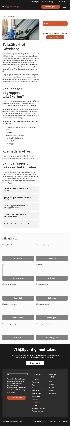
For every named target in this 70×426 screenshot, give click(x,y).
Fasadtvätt (35, 391)
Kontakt (51, 390)
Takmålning (18, 278)
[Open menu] (65, 7)
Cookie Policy (52, 421)
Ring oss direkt (17, 397)
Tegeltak (18, 298)
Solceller (18, 337)
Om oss (51, 384)
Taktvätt (52, 258)
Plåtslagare (52, 337)
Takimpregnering (37, 411)
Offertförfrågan (54, 37)
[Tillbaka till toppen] (64, 421)
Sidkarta (51, 387)
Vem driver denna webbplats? (39, 421)
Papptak (18, 258)
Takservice (18, 317)
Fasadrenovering (37, 388)
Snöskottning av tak (38, 408)
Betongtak (52, 317)
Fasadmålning (36, 394)
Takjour (34, 405)
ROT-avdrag (52, 393)
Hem (3, 17)
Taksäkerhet (36, 402)
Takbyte (52, 298)
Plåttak (52, 278)
